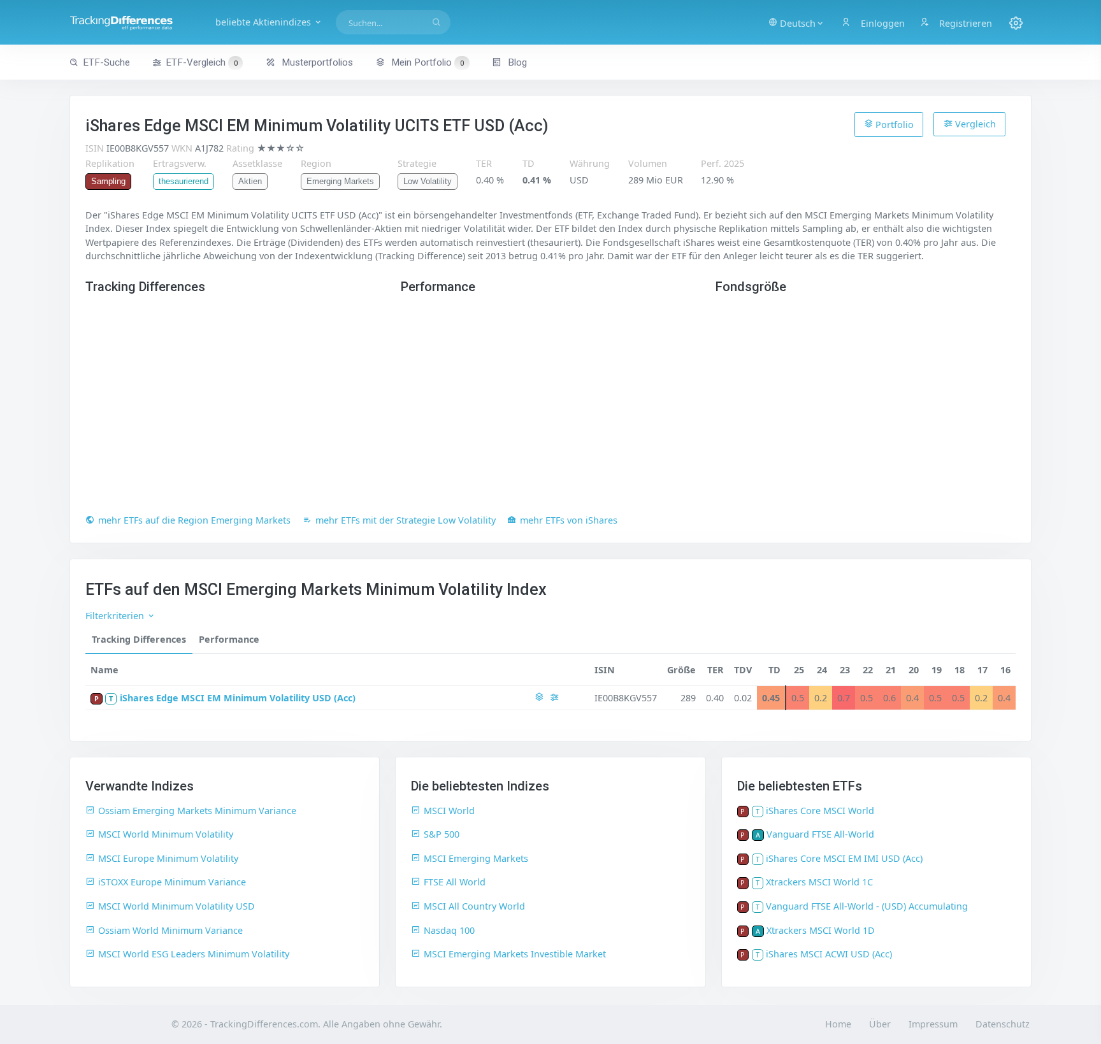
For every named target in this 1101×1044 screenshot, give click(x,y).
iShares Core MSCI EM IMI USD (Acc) (844, 858)
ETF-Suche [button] (106, 62)
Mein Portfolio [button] (426, 62)
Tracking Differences (139, 639)
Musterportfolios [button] (316, 62)
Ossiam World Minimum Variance (170, 930)
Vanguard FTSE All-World (820, 834)
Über (880, 1024)
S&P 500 (441, 834)
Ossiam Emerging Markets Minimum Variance (197, 810)
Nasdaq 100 (449, 930)
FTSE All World (455, 882)
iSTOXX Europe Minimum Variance (172, 882)
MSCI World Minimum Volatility (165, 834)
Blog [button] (516, 62)
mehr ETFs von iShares (568, 520)
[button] (796, 22)
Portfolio (893, 124)
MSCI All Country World (474, 906)
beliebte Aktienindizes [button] (264, 22)
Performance (229, 639)
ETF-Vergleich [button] (202, 62)
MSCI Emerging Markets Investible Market (515, 954)
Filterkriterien (116, 616)
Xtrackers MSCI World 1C (819, 882)
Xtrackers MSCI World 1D (820, 930)
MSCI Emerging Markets (476, 858)
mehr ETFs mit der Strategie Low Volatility (405, 520)
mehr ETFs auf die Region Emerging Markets (194, 520)
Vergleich (974, 124)
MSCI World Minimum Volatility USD (176, 906)
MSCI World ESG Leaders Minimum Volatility (193, 954)
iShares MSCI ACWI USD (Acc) (829, 954)
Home (838, 1024)
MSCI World (449, 810)
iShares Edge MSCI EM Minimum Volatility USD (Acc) (238, 698)
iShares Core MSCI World (820, 810)
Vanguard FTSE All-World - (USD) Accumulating (867, 906)
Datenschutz (1002, 1024)
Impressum (933, 1024)
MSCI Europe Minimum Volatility (168, 858)
